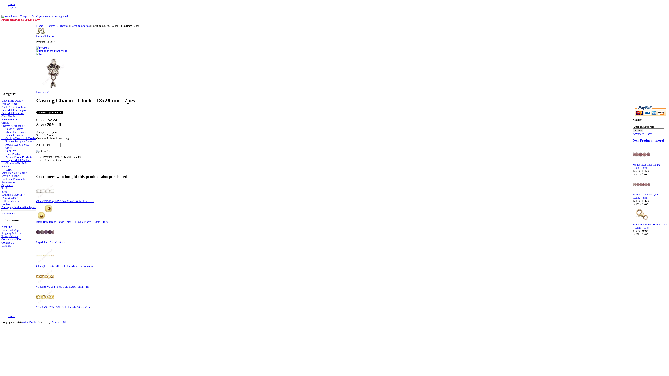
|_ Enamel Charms (12, 135)
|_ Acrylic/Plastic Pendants (16, 157)
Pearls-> (5, 188)
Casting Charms (81, 25)
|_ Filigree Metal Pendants (16, 160)
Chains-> (6, 122)
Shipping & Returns (12, 233)
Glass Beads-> (9, 116)
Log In (12, 7)
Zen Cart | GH (59, 322)
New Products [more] (648, 140)
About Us (6, 226)
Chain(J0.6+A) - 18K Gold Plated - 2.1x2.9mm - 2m (65, 266)
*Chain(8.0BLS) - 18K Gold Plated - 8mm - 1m (62, 286)
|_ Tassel (6, 169)
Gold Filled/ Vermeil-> (13, 179)
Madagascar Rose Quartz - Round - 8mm (647, 166)
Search (638, 120)
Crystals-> (7, 185)
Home (11, 4)
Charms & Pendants (57, 25)
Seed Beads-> (9, 119)
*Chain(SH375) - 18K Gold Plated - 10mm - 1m (63, 307)
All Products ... (9, 213)
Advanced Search (642, 133)
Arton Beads (29, 322)
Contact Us (7, 242)
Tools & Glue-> (10, 197)
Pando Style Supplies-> (14, 106)
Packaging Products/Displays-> (18, 207)
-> (13, 125)
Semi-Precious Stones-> (14, 172)
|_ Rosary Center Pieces (15, 144)
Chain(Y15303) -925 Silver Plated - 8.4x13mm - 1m (65, 201)
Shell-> (5, 191)
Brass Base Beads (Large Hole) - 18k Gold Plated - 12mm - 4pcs (72, 221)
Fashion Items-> (10, 103)
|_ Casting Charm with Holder (18, 138)
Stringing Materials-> (13, 194)
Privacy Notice (9, 236)
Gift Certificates (10, 200)
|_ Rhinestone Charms (14, 132)
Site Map (6, 245)
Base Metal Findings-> (13, 110)
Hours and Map (10, 230)
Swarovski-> (8, 182)
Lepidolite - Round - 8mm (50, 242)
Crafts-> (5, 204)
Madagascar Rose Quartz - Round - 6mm (647, 196)
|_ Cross (6, 147)
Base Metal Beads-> (12, 113)
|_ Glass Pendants (11, 153)
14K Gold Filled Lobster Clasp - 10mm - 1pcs (650, 226)
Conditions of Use (11, 239)
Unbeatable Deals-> (12, 100)
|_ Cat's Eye (8, 150)
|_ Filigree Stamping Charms (17, 141)
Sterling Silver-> (10, 175)
